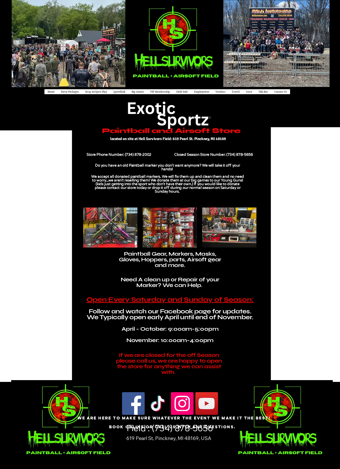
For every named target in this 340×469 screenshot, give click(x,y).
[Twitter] (95, 437)
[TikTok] (157, 403)
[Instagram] (182, 403)
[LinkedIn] (100, 437)
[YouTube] (206, 403)
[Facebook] (133, 403)
